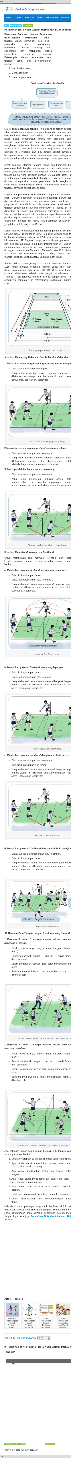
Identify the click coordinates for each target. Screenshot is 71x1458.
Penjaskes (15, 26)
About (18, 18)
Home (9, 18)
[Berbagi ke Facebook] (49, 1338)
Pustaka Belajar (29, 1450)
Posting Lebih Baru (15, 1444)
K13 (6, 26)
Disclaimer (52, 18)
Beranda (50, 1444)
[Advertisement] (35, 1256)
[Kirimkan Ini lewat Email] (38, 1338)
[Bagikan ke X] (45, 1338)
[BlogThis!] (42, 1338)
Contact (29, 18)
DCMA (40, 18)
